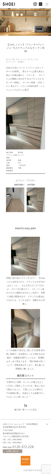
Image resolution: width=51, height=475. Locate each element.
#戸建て (21, 62)
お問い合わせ (12, 451)
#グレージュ (21, 59)
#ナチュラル (33, 59)
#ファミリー (11, 62)
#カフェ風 (10, 59)
